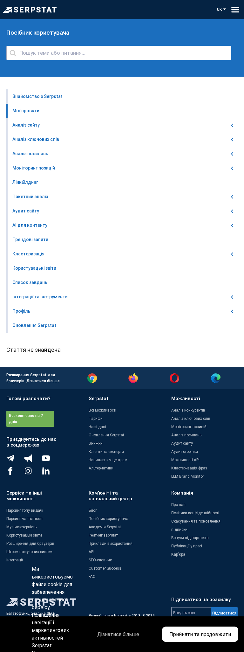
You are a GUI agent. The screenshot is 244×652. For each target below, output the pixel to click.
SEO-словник (100, 560)
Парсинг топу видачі (24, 510)
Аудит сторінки (184, 451)
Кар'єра (178, 554)
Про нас (178, 505)
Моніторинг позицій (189, 427)
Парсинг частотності (24, 519)
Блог (93, 510)
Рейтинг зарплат (103, 535)
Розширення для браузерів (30, 543)
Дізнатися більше (43, 381)
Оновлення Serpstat (106, 435)
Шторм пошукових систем (29, 552)
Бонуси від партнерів (190, 538)
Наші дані (97, 427)
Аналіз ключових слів (190, 418)
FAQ (92, 576)
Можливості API (185, 460)
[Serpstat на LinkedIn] (51, 473)
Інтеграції (14, 560)
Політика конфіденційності (195, 513)
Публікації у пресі (186, 546)
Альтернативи (101, 468)
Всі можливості (102, 410)
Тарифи (96, 418)
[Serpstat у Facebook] (15, 473)
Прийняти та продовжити (200, 634)
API (91, 552)
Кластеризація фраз (189, 468)
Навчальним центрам (108, 460)
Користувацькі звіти (24, 535)
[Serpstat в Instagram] (33, 473)
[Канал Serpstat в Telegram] (51, 460)
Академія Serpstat (105, 527)
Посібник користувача (108, 519)
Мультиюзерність (21, 527)
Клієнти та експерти (106, 451)
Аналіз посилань (186, 435)
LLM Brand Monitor (187, 476)
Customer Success (105, 568)
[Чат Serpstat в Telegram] (15, 460)
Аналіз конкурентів (188, 410)
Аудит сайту (182, 443)
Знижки (96, 443)
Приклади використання (110, 543)
